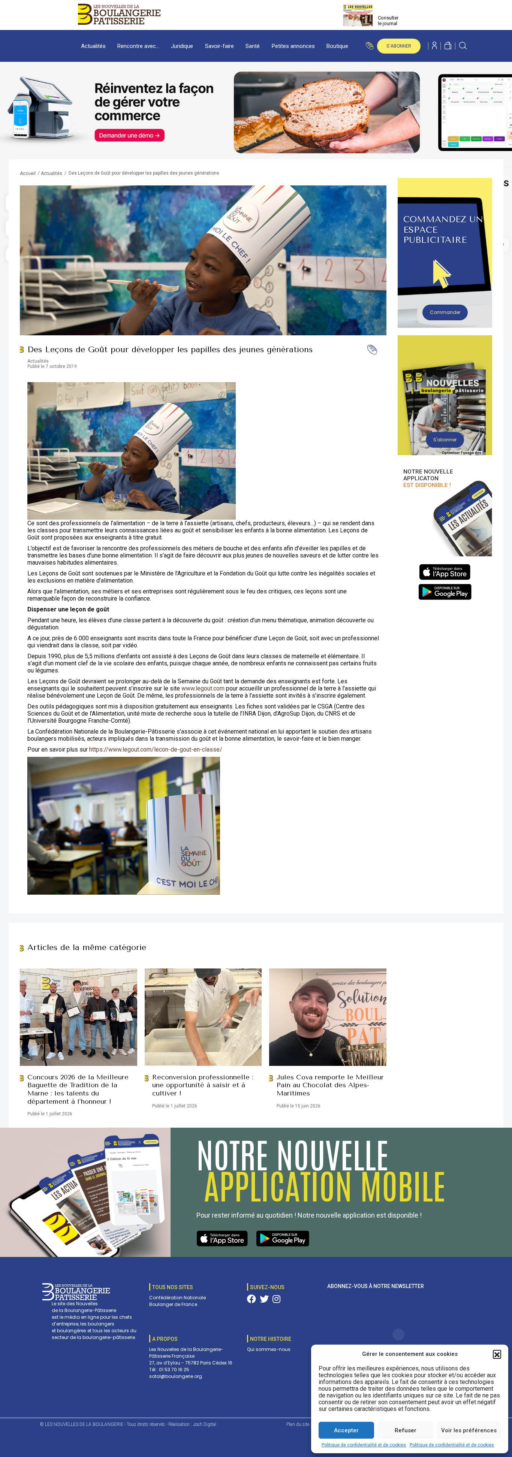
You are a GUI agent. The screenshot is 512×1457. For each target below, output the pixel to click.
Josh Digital (204, 1424)
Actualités (93, 46)
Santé (253, 46)
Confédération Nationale (177, 1297)
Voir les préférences (469, 1430)
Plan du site (297, 1424)
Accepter (346, 1430)
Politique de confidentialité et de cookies (364, 1445)
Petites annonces (293, 46)
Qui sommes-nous (268, 1349)
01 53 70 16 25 (174, 1369)
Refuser (405, 1430)
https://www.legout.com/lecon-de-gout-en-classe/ (155, 749)
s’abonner (398, 46)
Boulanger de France (173, 1304)
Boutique (337, 46)
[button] (497, 1354)
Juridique (182, 46)
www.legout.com (203, 688)
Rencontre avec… (138, 46)
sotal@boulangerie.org (175, 1376)
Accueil (28, 173)
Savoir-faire (219, 46)
